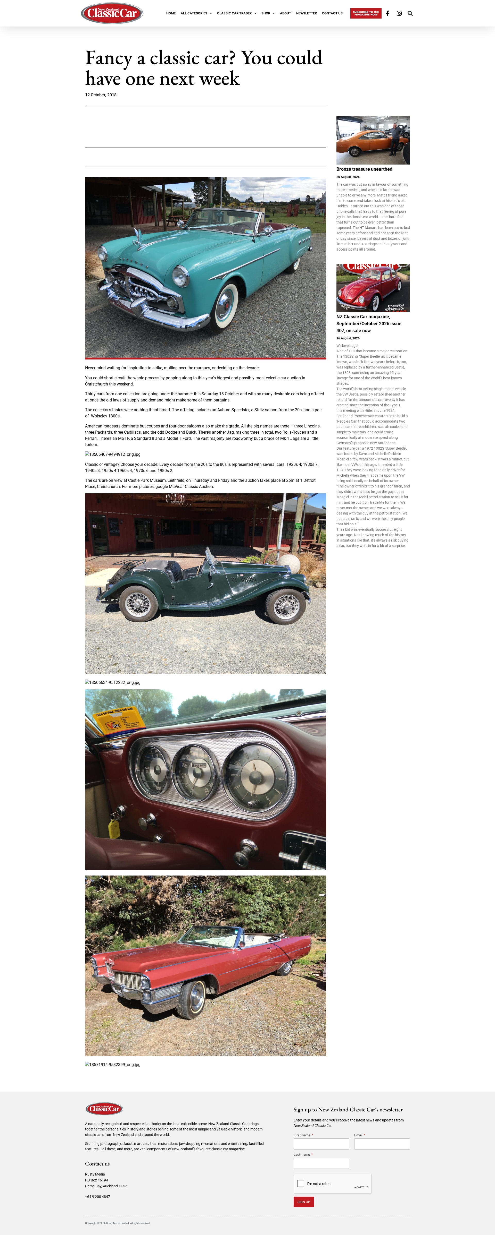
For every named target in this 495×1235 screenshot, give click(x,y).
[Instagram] (399, 13)
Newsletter (306, 13)
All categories (194, 13)
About (285, 13)
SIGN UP (304, 1202)
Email (359, 1135)
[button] (410, 13)
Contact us (332, 13)
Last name (303, 1154)
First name (304, 1135)
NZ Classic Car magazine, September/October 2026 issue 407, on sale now (368, 323)
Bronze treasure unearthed (364, 169)
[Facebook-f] (387, 13)
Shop (265, 13)
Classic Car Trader (234, 13)
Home (171, 13)
